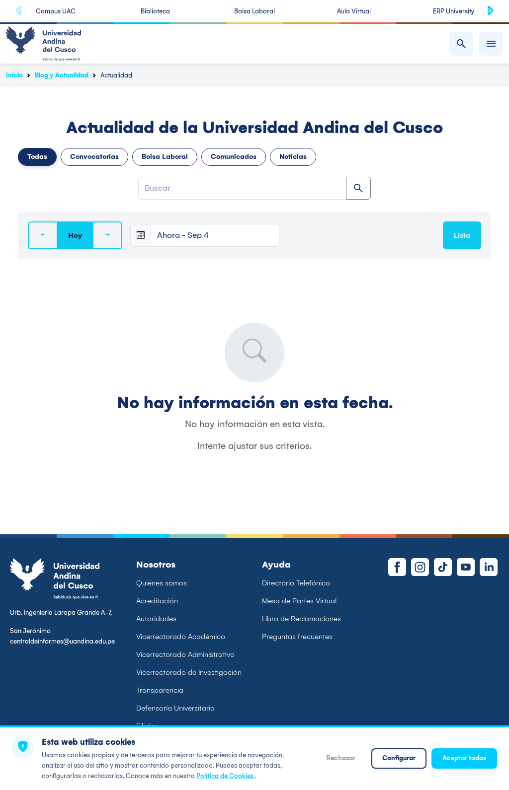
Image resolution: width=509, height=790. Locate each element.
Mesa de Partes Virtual (299, 600)
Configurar (399, 758)
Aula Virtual (354, 11)
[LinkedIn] (489, 567)
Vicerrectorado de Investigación (189, 672)
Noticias (293, 156)
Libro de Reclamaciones (301, 618)
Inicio (14, 75)
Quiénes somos (161, 582)
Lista (462, 235)
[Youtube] (466, 567)
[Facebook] (397, 567)
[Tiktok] (443, 567)
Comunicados (233, 156)
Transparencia (159, 690)
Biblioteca (155, 11)
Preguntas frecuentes (297, 636)
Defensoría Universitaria (175, 708)
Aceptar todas (464, 758)
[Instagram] (420, 567)
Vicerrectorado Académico (180, 636)
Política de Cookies (225, 776)
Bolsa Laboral (254, 11)
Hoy (75, 235)
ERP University (453, 11)
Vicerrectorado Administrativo (185, 654)
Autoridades (156, 618)
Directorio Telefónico (296, 582)
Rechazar (340, 758)
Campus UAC (56, 11)
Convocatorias (94, 156)
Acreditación (157, 600)
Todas (37, 156)
